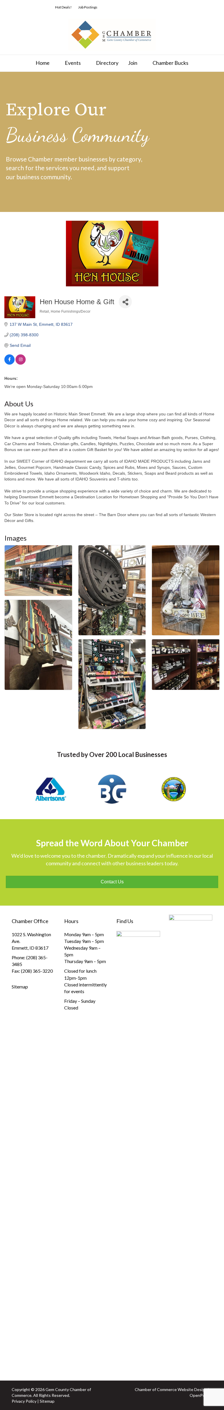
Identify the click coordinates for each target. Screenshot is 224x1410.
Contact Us (205, 7)
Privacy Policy (24, 1401)
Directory (107, 63)
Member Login (140, 7)
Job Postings (87, 7)
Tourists (182, 7)
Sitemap (20, 986)
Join (132, 63)
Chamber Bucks (170, 63)
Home (43, 63)
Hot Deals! (63, 7)
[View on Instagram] (20, 363)
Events (73, 63)
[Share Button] (125, 301)
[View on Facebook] (9, 363)
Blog (164, 7)
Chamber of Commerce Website (164, 1389)
